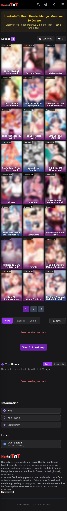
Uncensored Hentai (41, 504)
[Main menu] (63, 4)
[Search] (38, 4)
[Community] (46, 4)
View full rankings (33, 347)
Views (7, 320)
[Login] (54, 4)
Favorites (20, 320)
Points (47, 364)
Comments (59, 364)
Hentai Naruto (23, 504)
